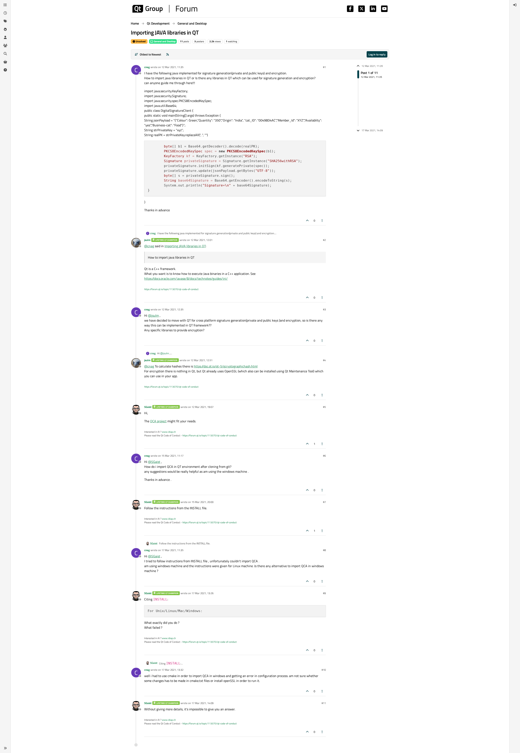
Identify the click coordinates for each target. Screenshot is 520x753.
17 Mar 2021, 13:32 (172, 670)
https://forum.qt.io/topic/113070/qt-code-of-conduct (171, 289)
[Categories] (5, 5)
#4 (324, 360)
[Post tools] (322, 220)
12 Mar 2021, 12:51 (201, 360)
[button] (5, 748)
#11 (324, 703)
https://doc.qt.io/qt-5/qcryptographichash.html (226, 366)
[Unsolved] (5, 70)
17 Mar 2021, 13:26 (202, 593)
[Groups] (5, 45)
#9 (324, 593)
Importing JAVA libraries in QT (185, 246)
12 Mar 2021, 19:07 (202, 407)
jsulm (147, 240)
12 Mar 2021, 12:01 (201, 240)
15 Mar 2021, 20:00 (202, 502)
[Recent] (5, 13)
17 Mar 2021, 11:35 (172, 550)
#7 (324, 502)
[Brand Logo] (164, 9)
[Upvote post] (307, 220)
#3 (324, 309)
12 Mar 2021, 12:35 (172, 309)
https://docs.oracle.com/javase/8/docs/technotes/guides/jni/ (186, 278)
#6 (324, 456)
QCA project (158, 421)
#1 (324, 67)
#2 (324, 240)
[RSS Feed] (168, 54)
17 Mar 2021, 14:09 (202, 703)
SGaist (148, 407)
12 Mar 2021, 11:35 (172, 67)
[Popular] (5, 29)
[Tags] (5, 21)
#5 (324, 407)
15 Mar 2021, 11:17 (172, 456)
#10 (324, 670)
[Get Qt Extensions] (5, 62)
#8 (324, 550)
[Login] (514, 5)
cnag (147, 67)
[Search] (5, 53)
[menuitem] (514, 5)
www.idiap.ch (169, 432)
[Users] (5, 37)
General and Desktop (164, 41)
